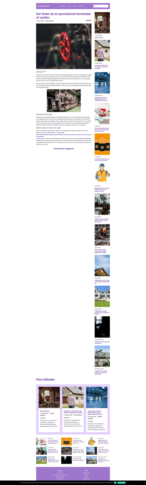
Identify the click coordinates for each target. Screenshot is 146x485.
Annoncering (62, 6)
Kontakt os (81, 6)
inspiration (88, 20)
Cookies (74, 6)
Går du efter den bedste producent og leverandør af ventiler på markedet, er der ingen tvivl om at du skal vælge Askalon (63, 135)
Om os (69, 6)
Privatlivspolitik (121, 482)
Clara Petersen (50, 21)
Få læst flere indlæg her (64, 149)
